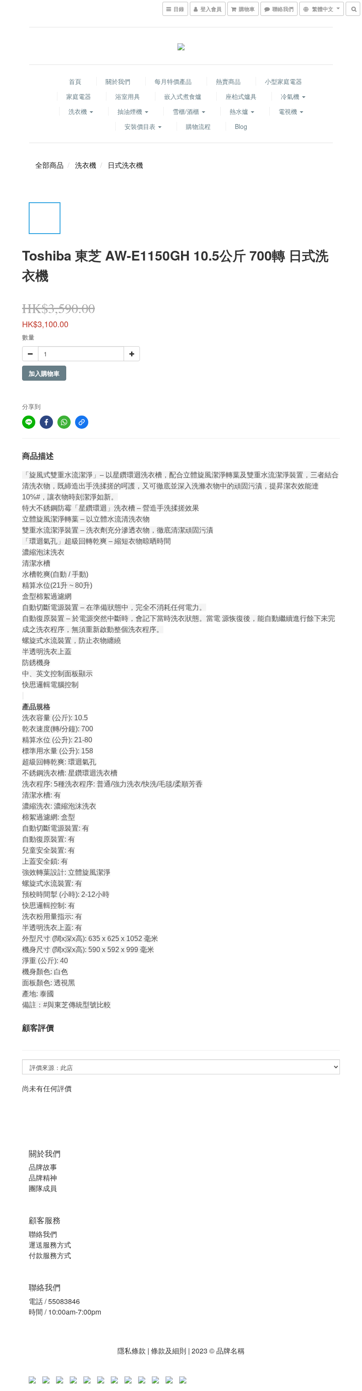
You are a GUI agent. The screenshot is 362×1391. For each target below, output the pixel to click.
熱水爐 (240, 111)
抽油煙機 (130, 111)
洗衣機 (78, 111)
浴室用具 (127, 96)
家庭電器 (78, 96)
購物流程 (198, 126)
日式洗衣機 (125, 165)
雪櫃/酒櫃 (187, 111)
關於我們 (118, 81)
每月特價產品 (173, 81)
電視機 (289, 111)
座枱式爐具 (241, 96)
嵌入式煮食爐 (182, 96)
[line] (28, 422)
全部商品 (49, 165)
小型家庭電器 (283, 81)
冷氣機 (291, 96)
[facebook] (46, 422)
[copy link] (81, 422)
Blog (241, 126)
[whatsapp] (64, 422)
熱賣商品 (228, 81)
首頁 (75, 81)
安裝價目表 (140, 126)
